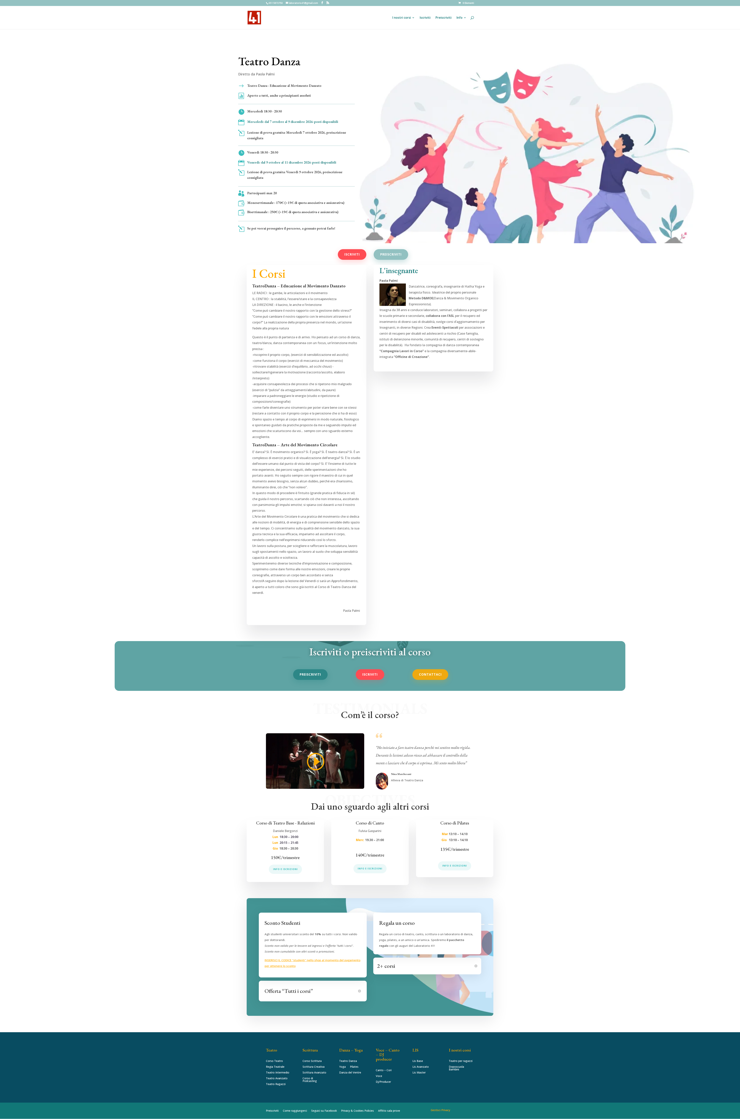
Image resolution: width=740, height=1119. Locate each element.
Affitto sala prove (389, 1110)
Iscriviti (425, 18)
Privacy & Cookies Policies (357, 1110)
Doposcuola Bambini (456, 1068)
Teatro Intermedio (277, 1072)
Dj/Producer (383, 1082)
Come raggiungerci (295, 1110)
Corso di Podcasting (310, 1080)
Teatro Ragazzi (276, 1084)
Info (459, 18)
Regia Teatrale (275, 1066)
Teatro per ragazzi (461, 1061)
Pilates (354, 1066)
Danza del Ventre (350, 1072)
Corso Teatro (274, 1061)
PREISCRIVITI (391, 254)
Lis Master (419, 1072)
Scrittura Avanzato (314, 1072)
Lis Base (417, 1061)
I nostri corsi (401, 18)
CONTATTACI (430, 674)
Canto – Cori (384, 1070)
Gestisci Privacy (440, 1110)
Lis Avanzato (420, 1066)
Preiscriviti (444, 18)
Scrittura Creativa (314, 1066)
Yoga (342, 1066)
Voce (379, 1076)
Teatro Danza (348, 1061)
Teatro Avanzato (277, 1078)
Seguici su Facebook (324, 1110)
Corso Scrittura (312, 1061)
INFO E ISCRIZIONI (285, 869)
